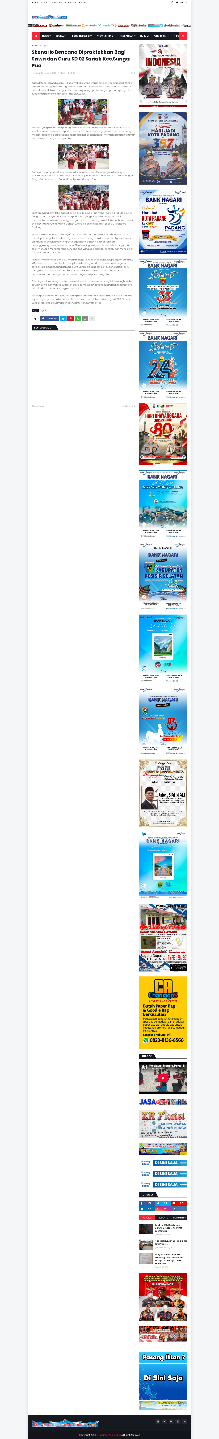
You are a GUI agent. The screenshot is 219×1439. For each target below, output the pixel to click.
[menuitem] (36, 36)
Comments (179, 1217)
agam (46, 45)
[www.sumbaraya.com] (65, 26)
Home (35, 2)
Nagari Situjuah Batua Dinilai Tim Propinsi (171, 1242)
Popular (147, 1217)
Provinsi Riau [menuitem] (105, 36)
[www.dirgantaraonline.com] (32, 26)
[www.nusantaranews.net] (131, 26)
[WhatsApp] (78, 318)
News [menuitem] (45, 36)
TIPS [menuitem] (176, 36)
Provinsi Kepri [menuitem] (81, 36)
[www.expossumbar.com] (164, 26)
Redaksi (83, 2)
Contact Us (56, 2)
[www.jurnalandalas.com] (114, 26)
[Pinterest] (70, 318)
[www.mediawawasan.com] (98, 26)
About (44, 2)
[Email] (85, 318)
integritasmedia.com (109, 1435)
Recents (163, 1217)
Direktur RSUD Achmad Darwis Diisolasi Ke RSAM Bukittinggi (168, 1228)
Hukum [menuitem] (144, 36)
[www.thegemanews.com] (147, 26)
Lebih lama (128, 405)
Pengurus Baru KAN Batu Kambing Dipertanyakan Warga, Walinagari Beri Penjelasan (169, 1259)
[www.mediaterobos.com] (81, 26)
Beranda (36, 45)
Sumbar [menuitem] (60, 36)
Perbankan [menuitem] (126, 36)
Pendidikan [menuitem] (160, 36)
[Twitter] (63, 318)
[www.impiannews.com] (48, 26)
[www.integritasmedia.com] (180, 26)
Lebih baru (38, 405)
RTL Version (70, 2)
